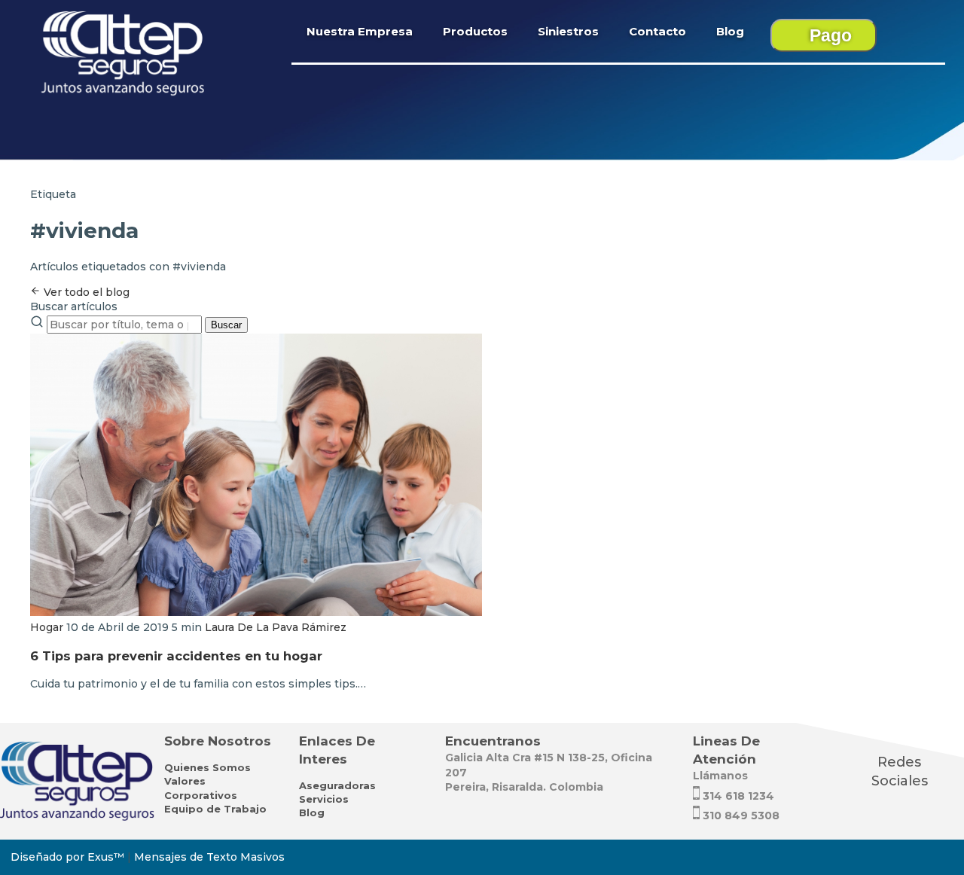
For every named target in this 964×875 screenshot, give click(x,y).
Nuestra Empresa (360, 31)
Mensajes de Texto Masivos (209, 857)
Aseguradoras (337, 785)
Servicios (324, 799)
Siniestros (568, 31)
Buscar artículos (73, 306)
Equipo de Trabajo (215, 809)
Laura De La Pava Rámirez (275, 627)
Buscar (226, 325)
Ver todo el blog (85, 292)
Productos (475, 31)
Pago (831, 35)
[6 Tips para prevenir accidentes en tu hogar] (256, 612)
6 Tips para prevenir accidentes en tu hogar (176, 655)
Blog (730, 31)
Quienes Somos (207, 767)
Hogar (46, 627)
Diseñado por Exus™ (67, 857)
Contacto (657, 31)
